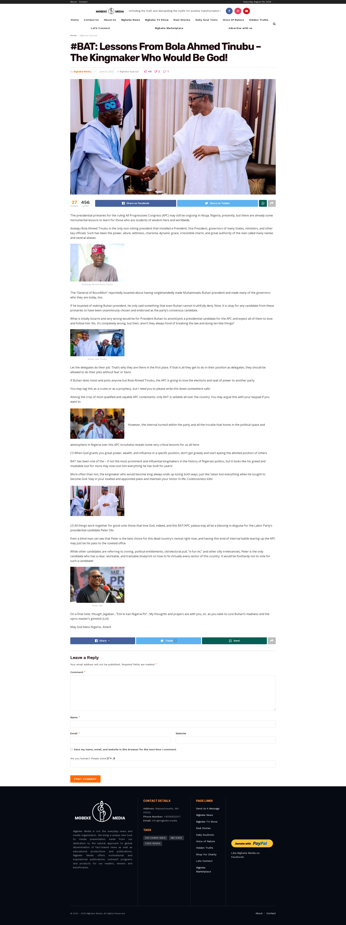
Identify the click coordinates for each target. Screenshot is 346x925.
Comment (78, 672)
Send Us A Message (207, 808)
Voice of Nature (205, 841)
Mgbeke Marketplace (169, 28)
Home (75, 19)
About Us (110, 19)
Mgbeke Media (82, 71)
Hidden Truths (259, 19)
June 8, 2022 (106, 71)
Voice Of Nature (233, 19)
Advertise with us (240, 28)
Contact (83, 2)
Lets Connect (204, 860)
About (73, 2)
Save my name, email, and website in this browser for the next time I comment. (125, 749)
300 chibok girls (155, 838)
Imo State (176, 838)
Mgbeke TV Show (156, 19)
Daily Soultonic (205, 834)
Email (75, 733)
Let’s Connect (100, 28)
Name (75, 717)
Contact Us (91, 19)
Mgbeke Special (88, 35)
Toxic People (152, 843)
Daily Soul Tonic (207, 19)
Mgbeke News (130, 19)
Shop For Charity (206, 854)
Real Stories (182, 19)
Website (181, 733)
